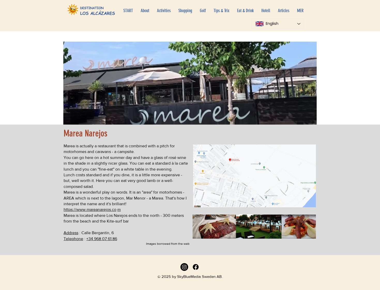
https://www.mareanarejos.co (90, 209)
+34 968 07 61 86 (101, 238)
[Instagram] (184, 267)
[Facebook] (196, 267)
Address (71, 233)
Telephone (73, 238)
